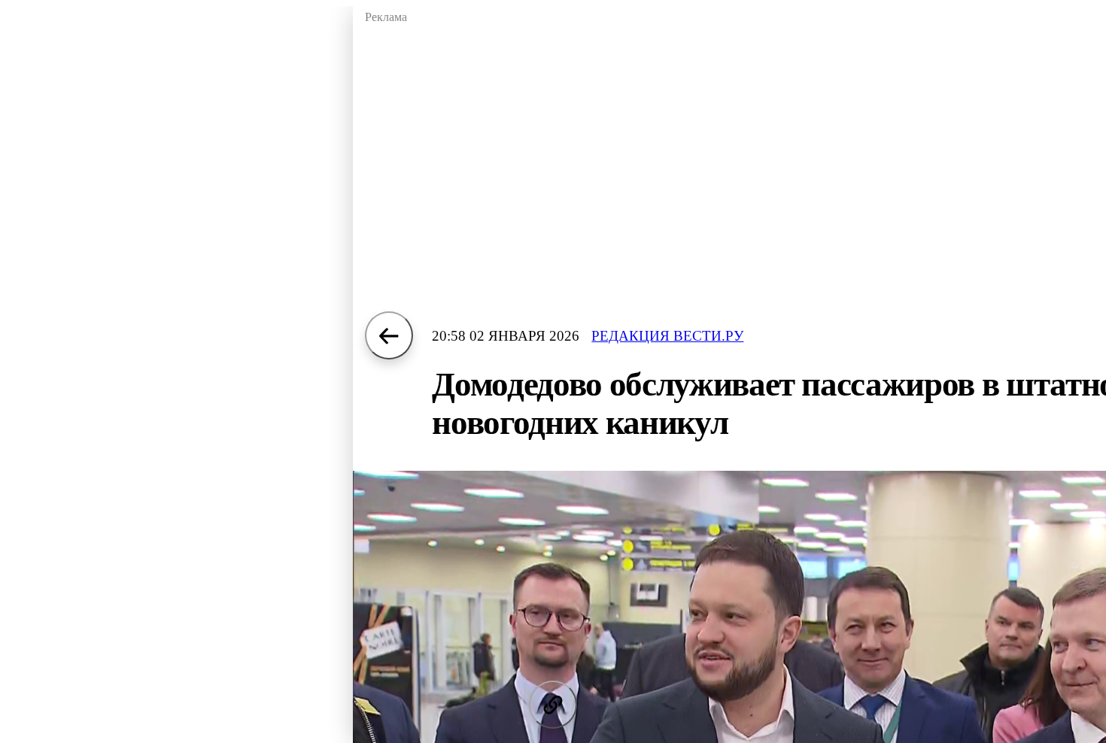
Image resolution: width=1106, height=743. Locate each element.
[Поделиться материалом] (553, 705)
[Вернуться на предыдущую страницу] (389, 335)
